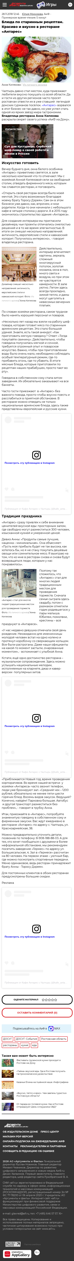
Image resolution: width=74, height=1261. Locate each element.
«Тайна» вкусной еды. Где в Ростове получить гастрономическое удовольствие (41, 1072)
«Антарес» (49, 105)
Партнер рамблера (32, 1244)
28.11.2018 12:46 (10, 14)
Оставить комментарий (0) (37, 1012)
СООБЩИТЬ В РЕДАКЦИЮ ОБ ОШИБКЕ (28, 1151)
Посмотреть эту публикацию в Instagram (30, 462)
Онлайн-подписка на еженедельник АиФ (34, 1141)
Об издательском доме (20, 1131)
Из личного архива (35, 84)
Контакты (10, 1146)
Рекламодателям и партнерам (43, 1146)
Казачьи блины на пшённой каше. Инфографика (42, 1082)
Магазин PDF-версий (18, 1136)
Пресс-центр (50, 1131)
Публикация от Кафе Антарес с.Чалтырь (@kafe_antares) (37, 508)
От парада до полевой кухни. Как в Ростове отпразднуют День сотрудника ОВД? (40, 1105)
